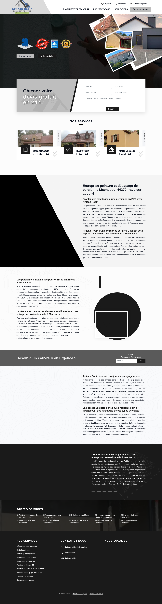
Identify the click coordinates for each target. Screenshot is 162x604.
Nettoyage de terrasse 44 (26, 558)
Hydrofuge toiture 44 (24, 550)
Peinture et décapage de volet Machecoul (28, 516)
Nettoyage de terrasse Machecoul (131, 516)
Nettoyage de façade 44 (26, 554)
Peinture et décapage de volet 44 (29, 573)
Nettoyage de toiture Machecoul (104, 521)
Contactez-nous (140, 9)
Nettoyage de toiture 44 (26, 561)
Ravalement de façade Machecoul (79, 521)
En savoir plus (58, 138)
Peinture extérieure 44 (25, 565)
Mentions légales (80, 594)
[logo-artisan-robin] (22, 7)
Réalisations (121, 9)
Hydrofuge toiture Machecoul (81, 515)
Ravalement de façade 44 (76, 9)
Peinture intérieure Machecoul (129, 521)
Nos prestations (101, 9)
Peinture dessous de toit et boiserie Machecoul (106, 516)
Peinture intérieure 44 (25, 576)
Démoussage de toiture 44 (27, 546)
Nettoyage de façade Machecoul (27, 521)
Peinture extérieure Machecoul (51, 521)
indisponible (107, 4)
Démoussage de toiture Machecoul (53, 516)
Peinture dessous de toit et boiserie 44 (31, 569)
